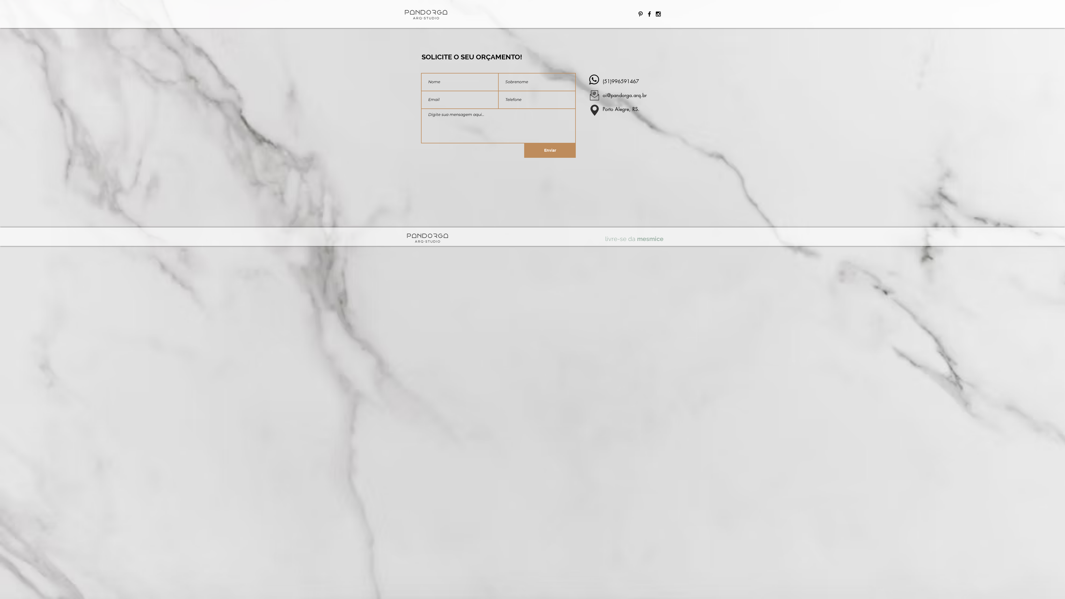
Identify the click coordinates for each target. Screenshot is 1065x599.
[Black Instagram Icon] (658, 14)
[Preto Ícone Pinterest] (640, 14)
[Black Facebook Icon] (649, 14)
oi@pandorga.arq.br (625, 95)
